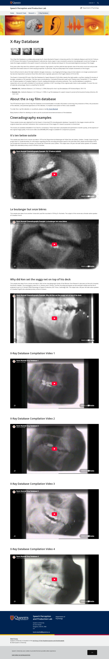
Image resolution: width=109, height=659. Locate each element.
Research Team (21, 13)
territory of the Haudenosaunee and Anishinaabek (48, 641)
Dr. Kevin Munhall (52, 109)
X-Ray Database (43, 13)
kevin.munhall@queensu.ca (41, 632)
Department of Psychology (91, 8)
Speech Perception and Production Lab (28, 8)
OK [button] (92, 652)
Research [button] (32, 13)
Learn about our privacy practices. (21, 655)
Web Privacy (14, 639)
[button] (97, 3)
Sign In (91, 3)
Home (12, 13)
